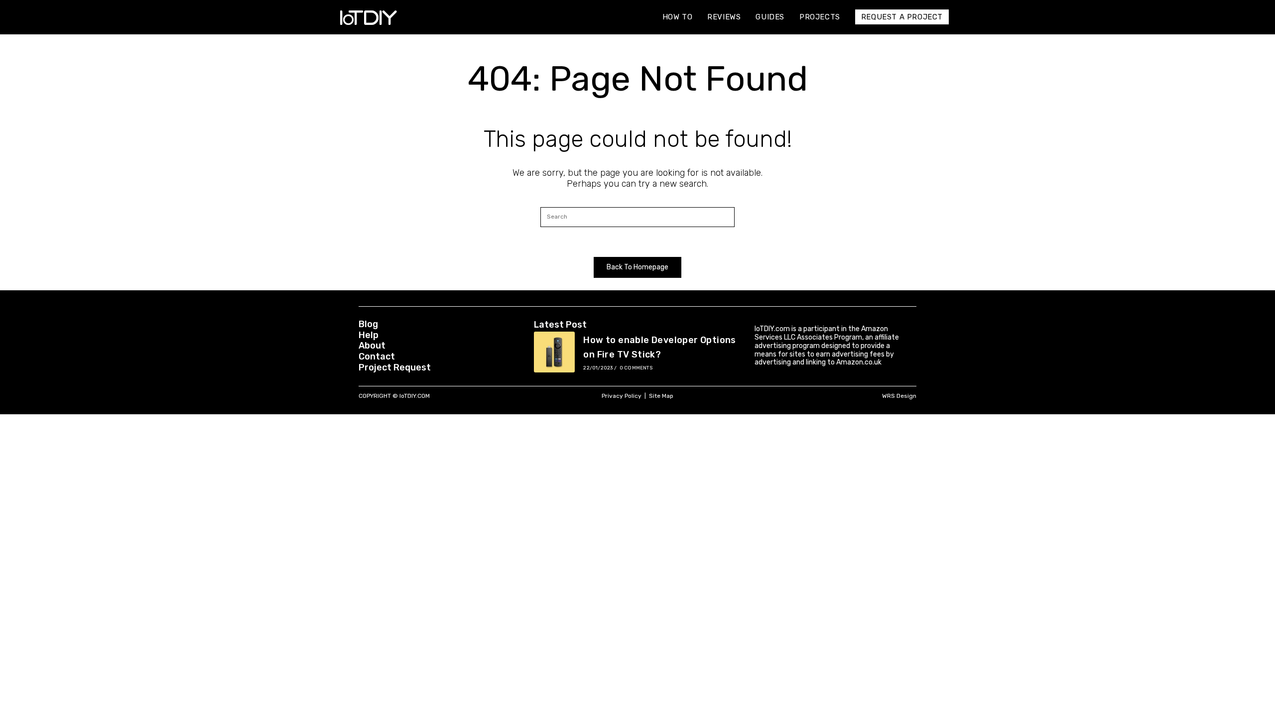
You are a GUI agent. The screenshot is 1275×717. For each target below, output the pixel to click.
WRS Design (899, 395)
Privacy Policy (621, 395)
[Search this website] (637, 216)
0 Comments (636, 368)
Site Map (661, 395)
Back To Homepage (637, 267)
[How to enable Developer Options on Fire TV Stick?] (554, 352)
